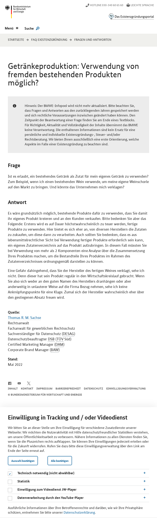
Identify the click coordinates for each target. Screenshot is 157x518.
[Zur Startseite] (131, 16)
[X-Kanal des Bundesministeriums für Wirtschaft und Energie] (29, 383)
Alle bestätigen (60, 461)
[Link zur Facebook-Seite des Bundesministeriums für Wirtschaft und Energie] (9, 383)
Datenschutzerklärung (79, 512)
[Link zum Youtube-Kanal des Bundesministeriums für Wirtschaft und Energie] (19, 383)
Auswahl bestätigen (22, 461)
